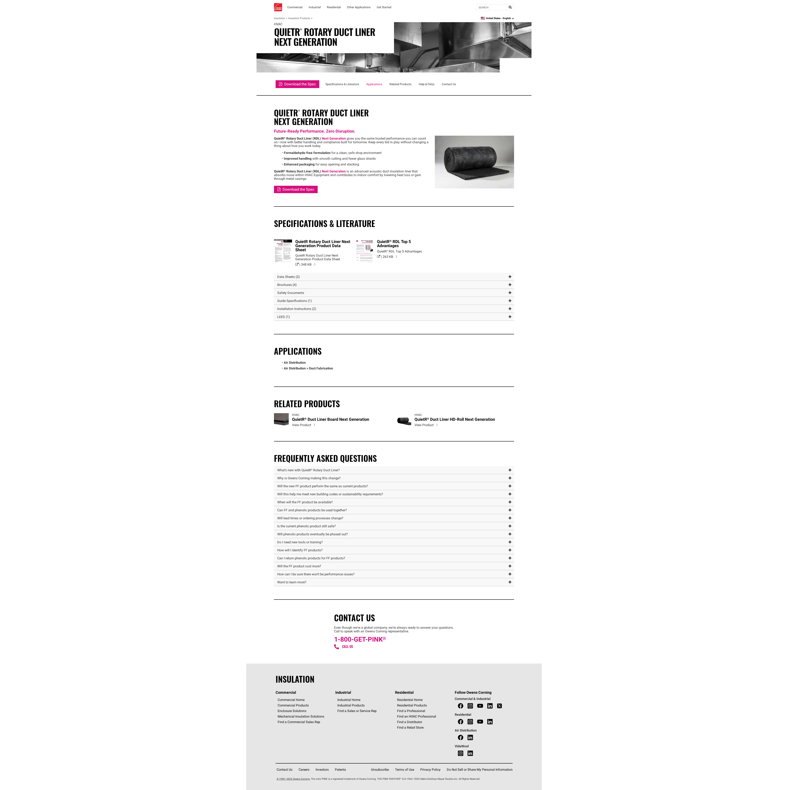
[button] (394, 277)
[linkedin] (490, 706)
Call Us (347, 646)
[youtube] (480, 706)
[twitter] (499, 706)
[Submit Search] (510, 7)
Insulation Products (299, 18)
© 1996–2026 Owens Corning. (293, 778)
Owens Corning (278, 7)
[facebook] (460, 706)
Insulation (279, 18)
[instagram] (470, 706)
